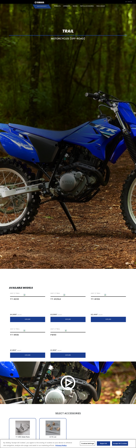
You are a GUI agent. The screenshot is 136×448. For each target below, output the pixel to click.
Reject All (103, 443)
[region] (68, 443)
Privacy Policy (61, 445)
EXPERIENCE (66, 6)
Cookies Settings (87, 443)
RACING (75, 6)
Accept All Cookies (120, 443)
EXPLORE (27, 319)
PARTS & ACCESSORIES (87, 6)
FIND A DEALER (100, 6)
